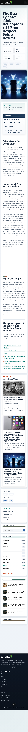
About (3, 692)
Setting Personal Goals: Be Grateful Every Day (15, 585)
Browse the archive (8, 573)
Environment (14, 559)
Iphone (5, 63)
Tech (4, 10)
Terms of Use (5, 700)
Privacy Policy (5, 698)
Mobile (11, 63)
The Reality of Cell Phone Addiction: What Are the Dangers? (13, 399)
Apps (4, 66)
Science (14, 556)
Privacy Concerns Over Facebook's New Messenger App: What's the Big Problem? (13, 472)
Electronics (14, 562)
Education (14, 553)
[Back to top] (14, 704)
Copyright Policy (5, 695)
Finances (14, 550)
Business (14, 546)
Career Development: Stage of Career (16, 611)
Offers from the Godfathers (12, 119)
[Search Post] (24, 530)
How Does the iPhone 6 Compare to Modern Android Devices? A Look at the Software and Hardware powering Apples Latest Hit (13, 436)
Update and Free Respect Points (13, 123)
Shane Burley (7, 51)
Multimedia (14, 568)
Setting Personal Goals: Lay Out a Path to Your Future (16, 591)
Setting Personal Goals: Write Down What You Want (16, 605)
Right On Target (8, 126)
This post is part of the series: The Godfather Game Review (13, 131)
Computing (14, 540)
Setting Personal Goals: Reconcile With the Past (15, 598)
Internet (14, 543)
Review (18, 63)
